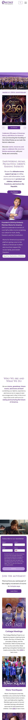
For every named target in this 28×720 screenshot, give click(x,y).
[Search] (20, 2)
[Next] (24, 127)
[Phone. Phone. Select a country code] (16, 550)
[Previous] (3, 127)
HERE (21, 650)
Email (4, 548)
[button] (25, 532)
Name (4, 542)
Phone (16, 548)
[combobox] (19, 544)
